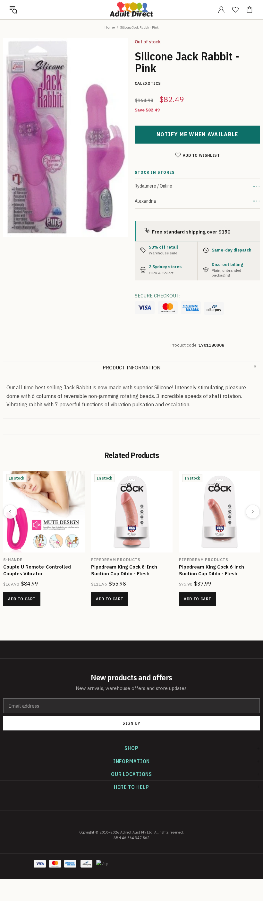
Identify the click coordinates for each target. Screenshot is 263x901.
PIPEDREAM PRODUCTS (115, 559)
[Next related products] (253, 512)
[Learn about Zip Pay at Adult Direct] (103, 867)
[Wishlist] (235, 10)
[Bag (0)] (249, 10)
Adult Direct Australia (131, 9)
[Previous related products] (10, 512)
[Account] (221, 10)
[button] (13, 10)
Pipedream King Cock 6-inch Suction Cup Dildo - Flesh (211, 570)
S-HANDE (12, 559)
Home (110, 27)
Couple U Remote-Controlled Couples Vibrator (37, 570)
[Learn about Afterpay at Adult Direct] (214, 308)
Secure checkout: (157, 296)
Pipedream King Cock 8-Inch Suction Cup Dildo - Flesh (124, 570)
